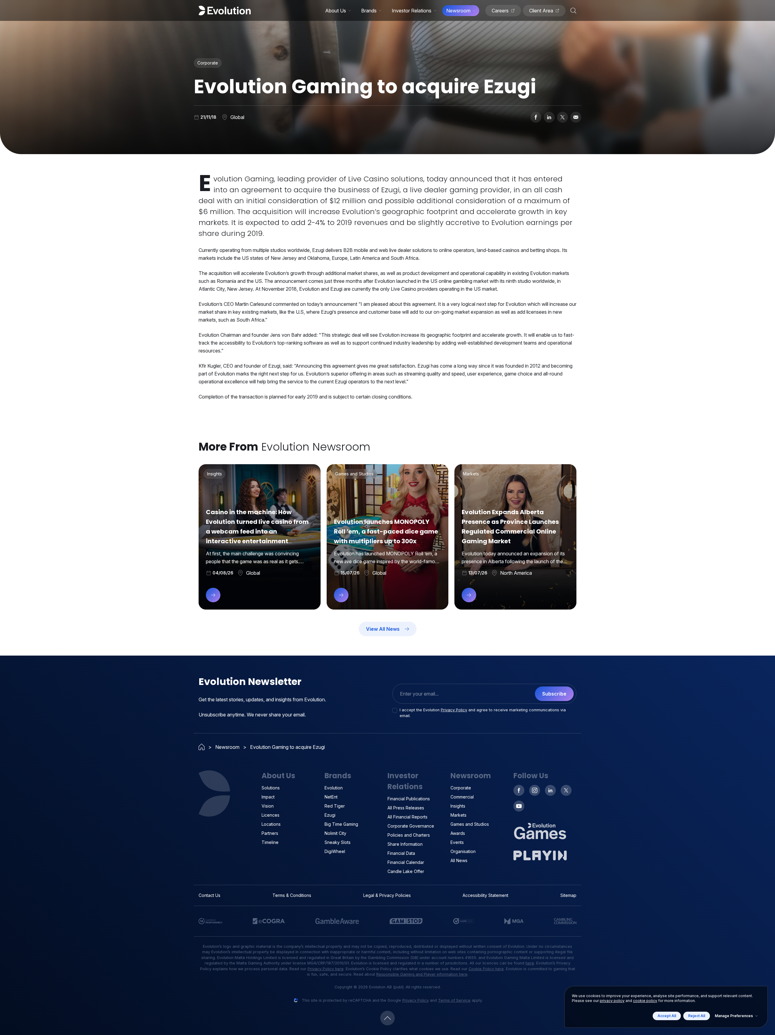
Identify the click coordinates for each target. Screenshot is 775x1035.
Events (457, 842)
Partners (270, 833)
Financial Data (401, 853)
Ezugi (330, 815)
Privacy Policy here (326, 969)
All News (458, 860)
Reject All (696, 1016)
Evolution (334, 787)
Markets (458, 815)
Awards (457, 833)
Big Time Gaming (341, 824)
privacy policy (612, 1000)
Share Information (405, 844)
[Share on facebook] (535, 117)
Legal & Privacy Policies (387, 895)
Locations (271, 824)
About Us (335, 11)
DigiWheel (335, 851)
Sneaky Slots (338, 842)
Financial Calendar (406, 862)
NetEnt (331, 796)
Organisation (463, 851)
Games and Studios (469, 824)
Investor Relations (411, 11)
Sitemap (568, 895)
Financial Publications (409, 798)
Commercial (462, 796)
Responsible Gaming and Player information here (421, 974)
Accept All (667, 1016)
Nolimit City (335, 833)
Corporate (460, 787)
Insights (457, 805)
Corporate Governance (411, 825)
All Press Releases (406, 807)
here (530, 963)
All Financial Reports (407, 816)
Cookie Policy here (486, 969)
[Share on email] (575, 117)
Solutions (271, 787)
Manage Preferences (734, 1016)
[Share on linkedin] (549, 117)
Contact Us (209, 895)
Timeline (270, 842)
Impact (268, 796)
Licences (270, 815)
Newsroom (458, 11)
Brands (369, 11)
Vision (268, 805)
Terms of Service (454, 1000)
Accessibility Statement (485, 895)
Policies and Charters (409, 835)
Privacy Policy (454, 710)
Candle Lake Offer (406, 871)
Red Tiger (335, 805)
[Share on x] (562, 117)
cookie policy (645, 1000)
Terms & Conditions (291, 895)
